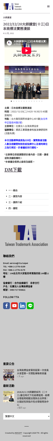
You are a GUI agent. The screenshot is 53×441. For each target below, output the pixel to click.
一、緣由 (13, 190)
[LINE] (30, 305)
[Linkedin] (22, 305)
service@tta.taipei (19, 263)
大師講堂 (7, 17)
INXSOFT (18, 433)
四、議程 (13, 208)
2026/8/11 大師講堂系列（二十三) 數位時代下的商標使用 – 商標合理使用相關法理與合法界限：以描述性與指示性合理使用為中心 (33, 398)
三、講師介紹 (15, 202)
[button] (7, 82)
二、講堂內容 (15, 196)
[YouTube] (14, 305)
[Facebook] (6, 305)
